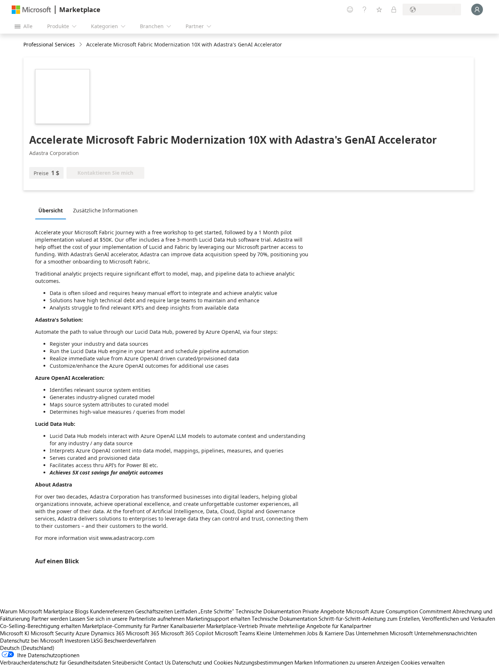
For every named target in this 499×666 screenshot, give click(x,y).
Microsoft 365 (142, 633)
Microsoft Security (52, 633)
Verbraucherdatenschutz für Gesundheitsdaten (55, 662)
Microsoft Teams (235, 633)
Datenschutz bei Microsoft (31, 640)
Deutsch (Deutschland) (27, 647)
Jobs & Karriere (325, 633)
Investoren (77, 640)
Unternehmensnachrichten (445, 633)
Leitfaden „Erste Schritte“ (204, 611)
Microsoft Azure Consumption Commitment (399, 611)
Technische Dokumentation (268, 611)
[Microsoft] (31, 9)
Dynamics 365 (108, 633)
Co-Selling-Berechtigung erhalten (40, 625)
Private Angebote (323, 611)
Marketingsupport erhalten (218, 618)
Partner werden (49, 618)
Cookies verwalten (423, 662)
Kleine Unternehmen (280, 633)
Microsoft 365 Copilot (187, 633)
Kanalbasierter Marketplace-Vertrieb (214, 625)
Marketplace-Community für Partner (125, 625)
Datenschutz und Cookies (202, 662)
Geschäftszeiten (154, 611)
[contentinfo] (81, 45)
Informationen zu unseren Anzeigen (356, 662)
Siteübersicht (127, 662)
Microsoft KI (14, 633)
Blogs (81, 611)
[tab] (52, 210)
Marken (303, 662)
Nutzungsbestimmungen (263, 662)
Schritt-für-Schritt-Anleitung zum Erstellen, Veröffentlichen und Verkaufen (407, 618)
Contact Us (158, 662)
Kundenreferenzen (112, 611)
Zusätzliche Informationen (105, 210)
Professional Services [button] (49, 44)
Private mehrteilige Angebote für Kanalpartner (315, 625)
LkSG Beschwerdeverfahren (123, 640)
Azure (82, 633)
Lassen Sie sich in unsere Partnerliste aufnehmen (126, 618)
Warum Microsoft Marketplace (36, 611)
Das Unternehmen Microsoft (379, 633)
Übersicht (50, 210)
